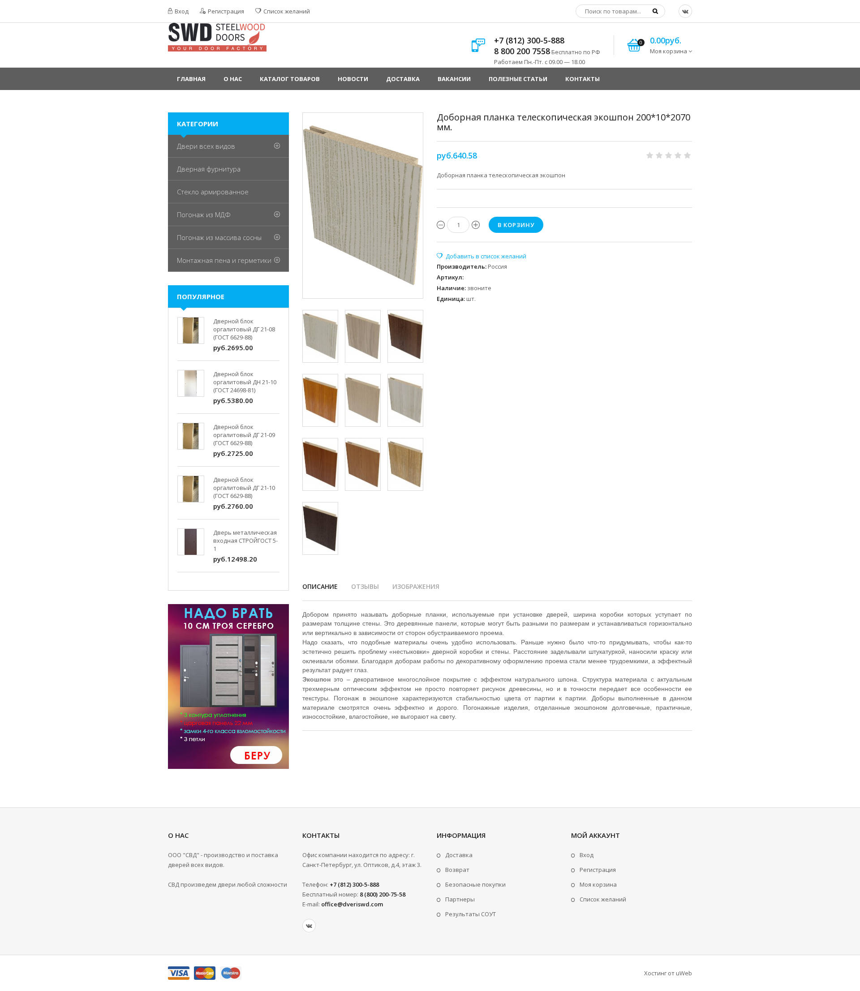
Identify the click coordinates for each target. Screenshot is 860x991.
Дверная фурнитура (209, 168)
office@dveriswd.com (352, 904)
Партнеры (460, 899)
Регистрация (225, 11)
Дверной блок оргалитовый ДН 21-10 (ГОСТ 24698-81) (244, 382)
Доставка (459, 855)
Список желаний (286, 11)
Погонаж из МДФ (204, 214)
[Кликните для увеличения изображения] (362, 205)
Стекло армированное (213, 191)
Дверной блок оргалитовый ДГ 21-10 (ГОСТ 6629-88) (244, 488)
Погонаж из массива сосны (219, 237)
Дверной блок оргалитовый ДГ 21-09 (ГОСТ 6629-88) (244, 435)
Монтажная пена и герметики (224, 260)
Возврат (457, 870)
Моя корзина (598, 884)
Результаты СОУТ (470, 914)
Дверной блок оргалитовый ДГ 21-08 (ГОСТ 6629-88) (244, 329)
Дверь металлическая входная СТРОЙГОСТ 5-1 (245, 540)
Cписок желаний (603, 899)
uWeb (684, 973)
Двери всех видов (206, 146)
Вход (181, 11)
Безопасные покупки (475, 884)
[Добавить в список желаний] (481, 256)
